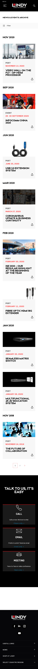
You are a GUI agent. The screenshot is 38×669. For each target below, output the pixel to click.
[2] (24, 465)
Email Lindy (18, 547)
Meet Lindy (18, 570)
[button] (34, 5)
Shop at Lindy (9, 656)
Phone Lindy (18, 523)
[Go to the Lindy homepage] (19, 5)
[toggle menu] (4, 5)
